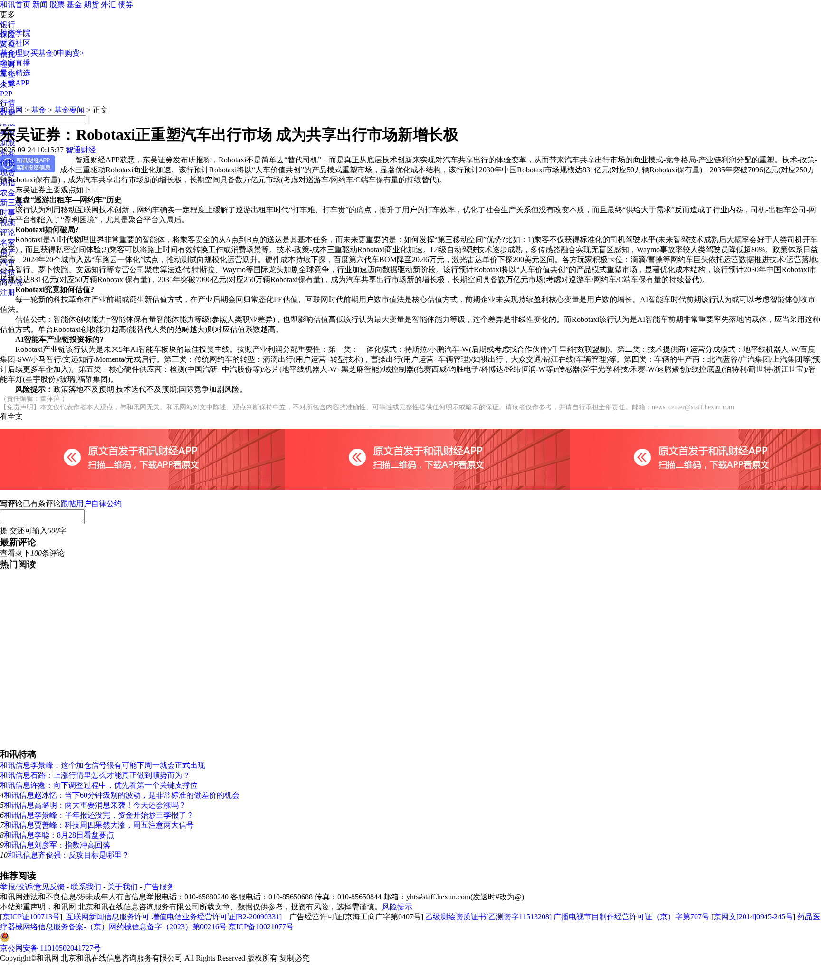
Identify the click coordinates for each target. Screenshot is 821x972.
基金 (74, 4)
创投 (7, 163)
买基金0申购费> (57, 53)
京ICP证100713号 (31, 917)
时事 (7, 212)
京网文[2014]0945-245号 (753, 917)
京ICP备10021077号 (261, 927)
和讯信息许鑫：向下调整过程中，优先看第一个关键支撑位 (99, 785)
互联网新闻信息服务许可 (108, 917)
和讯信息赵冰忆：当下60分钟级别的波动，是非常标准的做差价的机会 (121, 795)
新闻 (40, 4)
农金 (7, 193)
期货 (91, 4)
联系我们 (86, 887)
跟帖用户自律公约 (91, 504)
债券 (125, 4)
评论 (7, 232)
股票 (57, 4)
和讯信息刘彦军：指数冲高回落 (57, 845)
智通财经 (81, 150)
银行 (7, 24)
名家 (7, 242)
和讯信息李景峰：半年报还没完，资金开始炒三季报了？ (99, 815)
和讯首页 (15, 4)
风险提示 (397, 907)
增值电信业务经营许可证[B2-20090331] (217, 917)
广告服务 (159, 887)
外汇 (108, 4)
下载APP (14, 83)
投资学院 (15, 33)
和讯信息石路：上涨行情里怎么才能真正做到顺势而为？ (95, 775)
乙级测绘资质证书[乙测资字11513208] (488, 917)
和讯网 (11, 110)
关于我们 (122, 887)
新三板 (11, 202)
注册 (7, 292)
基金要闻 (69, 110)
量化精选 (15, 73)
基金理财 (15, 53)
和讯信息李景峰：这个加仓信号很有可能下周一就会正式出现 (102, 765)
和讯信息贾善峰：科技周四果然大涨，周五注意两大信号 (99, 825)
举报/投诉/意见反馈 (32, 887)
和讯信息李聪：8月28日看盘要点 (59, 835)
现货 (7, 173)
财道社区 (15, 43)
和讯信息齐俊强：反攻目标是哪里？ (68, 855)
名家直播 (15, 63)
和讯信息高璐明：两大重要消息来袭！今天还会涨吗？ (95, 805)
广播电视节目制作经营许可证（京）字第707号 (631, 917)
